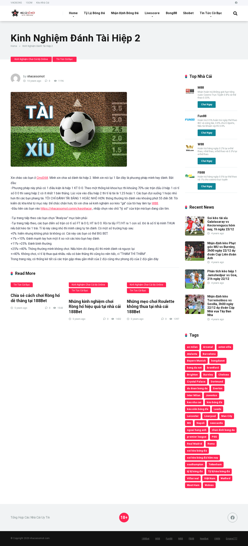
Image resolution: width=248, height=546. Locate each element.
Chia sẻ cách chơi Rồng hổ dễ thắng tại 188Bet (35, 298)
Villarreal (193, 478)
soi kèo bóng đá (197, 450)
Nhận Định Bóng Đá (125, 13)
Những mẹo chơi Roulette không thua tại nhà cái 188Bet (150, 306)
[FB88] (190, 180)
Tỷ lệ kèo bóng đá (219, 471)
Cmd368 (42, 178)
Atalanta (192, 353)
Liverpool (210, 415)
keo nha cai (194, 402)
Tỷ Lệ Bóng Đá (94, 13)
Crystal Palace (196, 381)
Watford (225, 478)
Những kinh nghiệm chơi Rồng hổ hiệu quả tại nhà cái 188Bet (95, 306)
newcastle (216, 422)
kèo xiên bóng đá (197, 409)
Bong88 (171, 13)
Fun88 (202, 116)
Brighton (192, 374)
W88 (155, 203)
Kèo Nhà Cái (42, 2)
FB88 (201, 172)
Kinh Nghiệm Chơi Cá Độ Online (31, 59)
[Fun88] (190, 123)
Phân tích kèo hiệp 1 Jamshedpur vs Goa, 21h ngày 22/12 (222, 274)
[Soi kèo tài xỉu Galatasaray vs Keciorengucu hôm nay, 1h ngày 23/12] (194, 234)
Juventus (211, 395)
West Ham (193, 485)
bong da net (194, 367)
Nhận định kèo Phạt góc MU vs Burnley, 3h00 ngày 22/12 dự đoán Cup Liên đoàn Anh (221, 250)
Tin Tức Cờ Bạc (211, 13)
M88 (201, 87)
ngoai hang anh (196, 429)
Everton (217, 388)
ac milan (192, 346)
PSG (214, 436)
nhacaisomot (36, 76)
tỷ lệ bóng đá (195, 471)
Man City (226, 415)
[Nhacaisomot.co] (24, 12)
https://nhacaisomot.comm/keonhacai (66, 208)
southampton (195, 464)
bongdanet (218, 360)
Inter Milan (193, 395)
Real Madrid (194, 443)
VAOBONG (16, 2)
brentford (213, 367)
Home (73, 13)
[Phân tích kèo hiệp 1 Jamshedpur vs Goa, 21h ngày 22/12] (194, 288)
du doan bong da (197, 388)
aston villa (224, 346)
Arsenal (208, 346)
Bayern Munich (196, 360)
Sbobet (188, 13)
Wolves (209, 485)
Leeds (217, 409)
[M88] (190, 95)
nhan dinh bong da (223, 429)
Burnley (208, 374)
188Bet (145, 538)
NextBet (204, 538)
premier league (196, 436)
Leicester (193, 415)
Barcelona (209, 353)
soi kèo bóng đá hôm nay (202, 457)
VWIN (217, 538)
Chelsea (223, 374)
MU (189, 422)
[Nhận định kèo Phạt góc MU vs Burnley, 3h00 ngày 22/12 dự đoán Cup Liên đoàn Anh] (194, 259)
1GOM (29, 2)
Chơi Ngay (206, 104)
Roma (211, 443)
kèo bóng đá (214, 402)
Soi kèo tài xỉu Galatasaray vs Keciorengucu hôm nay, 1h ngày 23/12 (221, 223)
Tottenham (215, 464)
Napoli (200, 422)
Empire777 (231, 538)
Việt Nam (209, 478)
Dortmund (217, 381)
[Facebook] (236, 3)
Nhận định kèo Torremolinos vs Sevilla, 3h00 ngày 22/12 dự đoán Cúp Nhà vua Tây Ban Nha (220, 306)
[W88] (190, 151)
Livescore (152, 13)
